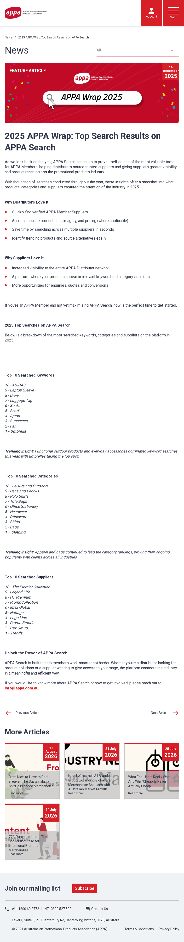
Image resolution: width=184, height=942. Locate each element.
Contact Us (99, 909)
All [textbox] (99, 50)
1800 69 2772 (28, 909)
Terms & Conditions (139, 929)
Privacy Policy (169, 929)
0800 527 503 (61, 909)
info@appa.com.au (21, 688)
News (8, 37)
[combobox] (138, 50)
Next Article (159, 713)
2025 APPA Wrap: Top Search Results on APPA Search (53, 37)
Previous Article (27, 713)
